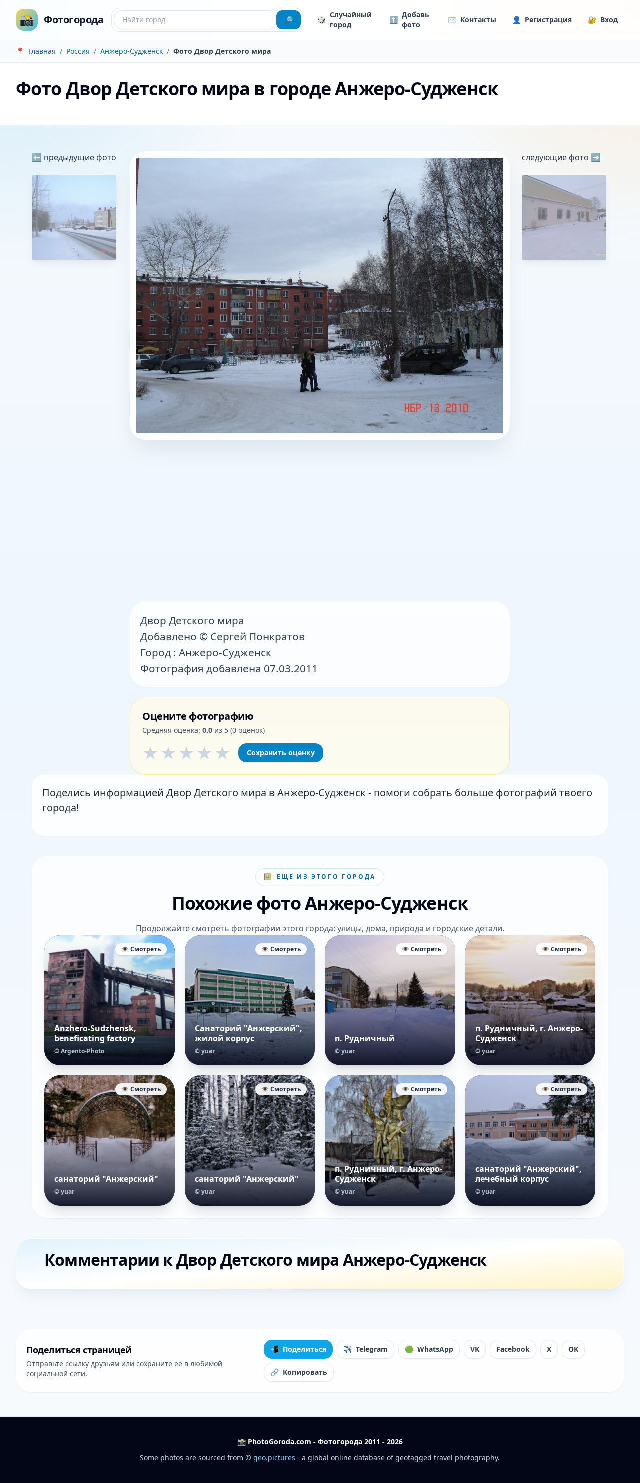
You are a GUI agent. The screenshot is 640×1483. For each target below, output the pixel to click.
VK (475, 1349)
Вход (603, 19)
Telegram (366, 1349)
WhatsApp (429, 1349)
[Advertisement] (320, 522)
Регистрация (542, 19)
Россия (78, 51)
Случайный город (345, 20)
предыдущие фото (79, 157)
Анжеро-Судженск (131, 51)
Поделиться (298, 1349)
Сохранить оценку (281, 753)
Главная (42, 51)
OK (573, 1349)
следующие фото (556, 157)
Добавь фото (410, 20)
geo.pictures (275, 1457)
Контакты (472, 19)
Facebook (513, 1349)
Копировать (299, 1372)
